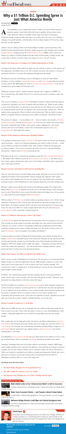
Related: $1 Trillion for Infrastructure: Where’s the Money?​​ (21, 215)
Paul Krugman (9, 231)
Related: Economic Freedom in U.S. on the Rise (17, 303)
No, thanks (55, 425)
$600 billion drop (18, 200)
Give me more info (11, 432)
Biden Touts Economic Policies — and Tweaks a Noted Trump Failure (36, 392)
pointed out (10, 238)
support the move (44, 329)
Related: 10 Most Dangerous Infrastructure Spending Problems (22, 135)
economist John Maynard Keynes (43, 84)
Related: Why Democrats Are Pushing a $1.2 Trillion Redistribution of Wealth (27, 63)
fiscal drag (46, 81)
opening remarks (23, 102)
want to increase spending (21, 337)
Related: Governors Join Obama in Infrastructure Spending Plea (22, 169)
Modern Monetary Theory (35, 53)
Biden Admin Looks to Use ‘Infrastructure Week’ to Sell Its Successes (36, 383)
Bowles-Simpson (35, 195)
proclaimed (32, 339)
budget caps (34, 81)
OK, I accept (47, 425)
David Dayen (6, 23)
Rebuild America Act (28, 122)
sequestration (26, 81)
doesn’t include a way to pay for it (39, 158)
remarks (24, 151)
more (2, 195)
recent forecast (15, 189)
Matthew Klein (8, 220)
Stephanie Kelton (6, 53)
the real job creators (32, 285)
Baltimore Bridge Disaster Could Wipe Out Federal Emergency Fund (36, 400)
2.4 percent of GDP (31, 140)
